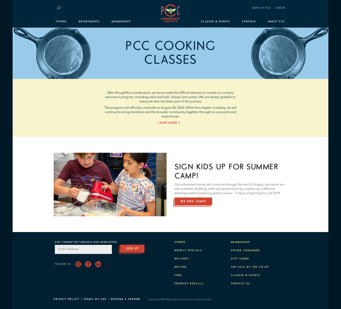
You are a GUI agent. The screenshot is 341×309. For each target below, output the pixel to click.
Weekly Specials (188, 250)
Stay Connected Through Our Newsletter (86, 242)
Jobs (178, 275)
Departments (89, 22)
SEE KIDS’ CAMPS (193, 201)
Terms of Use (95, 299)
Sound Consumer (245, 250)
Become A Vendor (125, 299)
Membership (121, 22)
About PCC (276, 22)
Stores (61, 22)
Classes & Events (215, 22)
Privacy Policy (66, 299)
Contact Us (240, 284)
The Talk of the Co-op (250, 267)
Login (280, 8)
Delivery (181, 259)
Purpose (249, 22)
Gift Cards (240, 259)
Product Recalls (188, 284)
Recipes (180, 267)
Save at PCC (261, 8)
